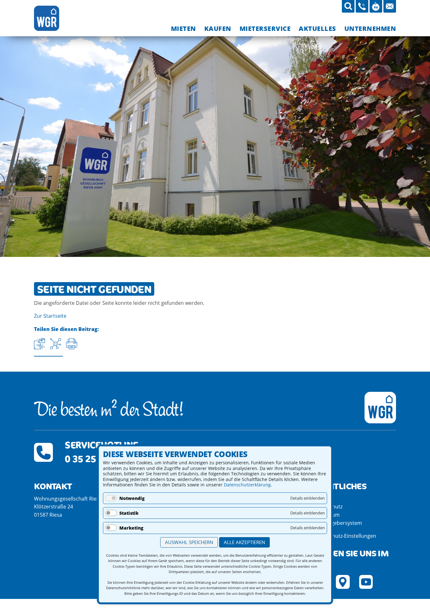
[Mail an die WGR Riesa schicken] (389, 6)
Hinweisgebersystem (337, 522)
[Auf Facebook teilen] (55, 343)
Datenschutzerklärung (247, 485)
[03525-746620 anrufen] (362, 6)
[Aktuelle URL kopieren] (39, 343)
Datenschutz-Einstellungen (344, 535)
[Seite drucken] (71, 343)
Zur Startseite (50, 315)
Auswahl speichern (189, 542)
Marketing (131, 528)
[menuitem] (183, 28)
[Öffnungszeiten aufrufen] (376, 6)
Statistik (129, 513)
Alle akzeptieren (244, 542)
